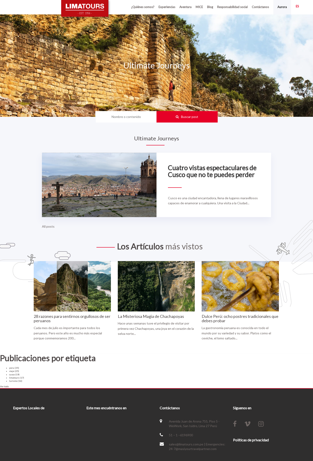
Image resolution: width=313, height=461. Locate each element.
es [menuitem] (297, 6)
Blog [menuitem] (210, 7)
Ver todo (4, 386)
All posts (48, 226)
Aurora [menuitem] (282, 7)
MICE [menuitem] (199, 7)
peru (14, 367)
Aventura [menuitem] (185, 7)
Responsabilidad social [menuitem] (232, 7)
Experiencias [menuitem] (167, 7)
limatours (16, 377)
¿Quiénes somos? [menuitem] (142, 7)
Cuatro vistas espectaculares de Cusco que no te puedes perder (212, 171)
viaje (14, 371)
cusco (14, 374)
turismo (15, 380)
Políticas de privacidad (251, 440)
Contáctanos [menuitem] (260, 7)
